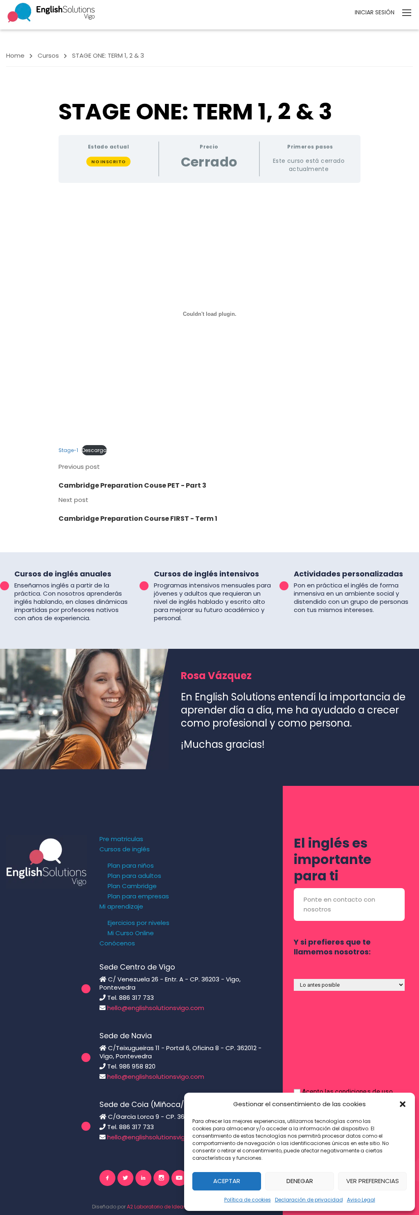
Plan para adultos (134, 876)
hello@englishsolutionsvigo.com (155, 1008)
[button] (403, 1104)
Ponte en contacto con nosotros (339, 904)
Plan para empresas (138, 896)
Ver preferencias (372, 1181)
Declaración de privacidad (309, 1199)
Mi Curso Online (131, 933)
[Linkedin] (143, 1178)
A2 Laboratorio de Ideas (156, 1206)
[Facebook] (107, 1178)
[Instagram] (161, 1178)
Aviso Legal (361, 1199)
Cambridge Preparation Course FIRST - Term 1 (138, 518)
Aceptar (226, 1181)
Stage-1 (68, 450)
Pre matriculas (121, 839)
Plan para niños (131, 866)
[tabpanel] (209, 323)
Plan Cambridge (132, 886)
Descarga (94, 450)
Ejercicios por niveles (138, 923)
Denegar (299, 1181)
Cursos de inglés (124, 849)
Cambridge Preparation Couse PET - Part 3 (132, 485)
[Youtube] (179, 1178)
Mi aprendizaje (121, 906)
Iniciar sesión (374, 12)
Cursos (48, 55)
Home (15, 55)
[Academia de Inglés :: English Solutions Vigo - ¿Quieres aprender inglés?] (51, 12)
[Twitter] (125, 1178)
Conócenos (117, 943)
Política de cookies (247, 1199)
